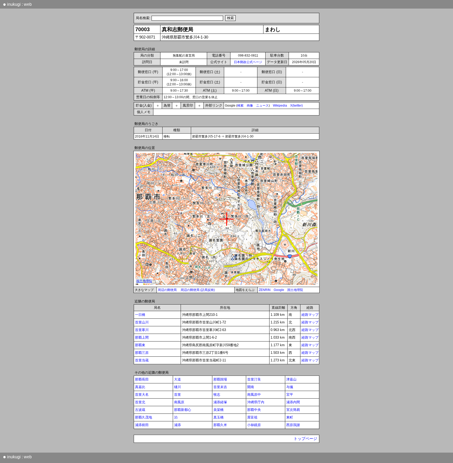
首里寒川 (142, 330)
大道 (177, 379)
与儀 (289, 387)
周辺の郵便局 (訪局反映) (198, 290)
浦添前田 (142, 425)
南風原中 (254, 394)
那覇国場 (220, 379)
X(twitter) (296, 105)
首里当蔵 (142, 360)
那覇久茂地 (143, 417)
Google (279, 290)
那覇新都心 (182, 410)
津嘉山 (291, 379)
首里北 (140, 402)
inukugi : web (17, 4)
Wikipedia (280, 105)
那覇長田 (142, 379)
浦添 (177, 425)
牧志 (216, 394)
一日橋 (140, 315)
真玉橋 (218, 417)
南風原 (179, 402)
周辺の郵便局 (167, 290)
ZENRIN (265, 290)
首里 (177, 394)
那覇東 (140, 345)
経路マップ (310, 315)
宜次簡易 (293, 410)
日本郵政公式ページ (248, 62)
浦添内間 (293, 402)
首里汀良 (254, 379)
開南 (250, 387)
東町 (289, 417)
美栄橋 (218, 410)
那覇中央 (254, 410)
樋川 (177, 387)
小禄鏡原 (254, 425)
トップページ (305, 439)
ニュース (262, 105)
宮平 (289, 394)
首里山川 (142, 322)
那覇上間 (142, 337)
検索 (240, 105)
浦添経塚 (220, 402)
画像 (250, 105)
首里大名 (142, 394)
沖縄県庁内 (255, 402)
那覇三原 (142, 353)
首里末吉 (220, 387)
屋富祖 (252, 417)
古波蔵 (140, 410)
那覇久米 (220, 425)
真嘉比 (140, 387)
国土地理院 (295, 290)
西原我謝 (293, 425)
